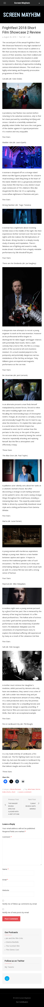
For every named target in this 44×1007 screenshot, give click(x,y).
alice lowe (31, 789)
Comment (7, 837)
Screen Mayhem (22, 3)
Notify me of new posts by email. (15, 912)
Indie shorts (6, 792)
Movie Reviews (15, 789)
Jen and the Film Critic (14, 938)
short (13, 792)
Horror (38, 789)
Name (5, 869)
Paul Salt (22, 37)
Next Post (31, 804)
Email (5, 879)
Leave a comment (25, 792)
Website (5, 890)
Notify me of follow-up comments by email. (19, 904)
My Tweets (9, 967)
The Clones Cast (12, 949)
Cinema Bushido (12, 942)
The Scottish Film (13, 946)
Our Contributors (22, 1002)
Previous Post (13, 806)
